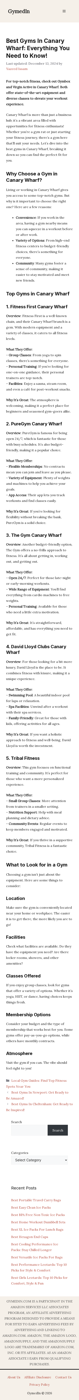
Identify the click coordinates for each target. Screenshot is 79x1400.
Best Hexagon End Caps (29, 1237)
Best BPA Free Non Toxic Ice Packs (38, 1215)
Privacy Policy (39, 1385)
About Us (13, 1377)
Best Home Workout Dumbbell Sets (38, 1222)
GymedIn (19, 11)
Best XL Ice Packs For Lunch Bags (37, 1229)
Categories (19, 1153)
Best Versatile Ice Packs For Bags (37, 1257)
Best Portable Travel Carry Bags (36, 1200)
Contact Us (63, 1377)
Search (16, 1122)
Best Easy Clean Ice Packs (31, 1207)
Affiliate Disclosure (37, 1377)
